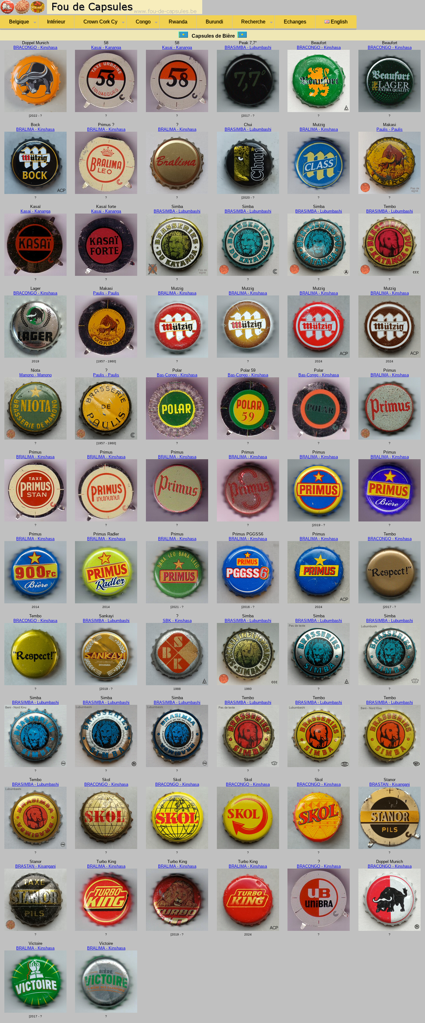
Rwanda (178, 21)
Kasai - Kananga (106, 47)
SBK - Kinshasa (177, 620)
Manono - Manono (35, 375)
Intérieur (56, 21)
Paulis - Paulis (389, 129)
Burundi (214, 21)
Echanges (295, 21)
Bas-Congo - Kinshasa (177, 375)
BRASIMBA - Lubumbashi (248, 47)
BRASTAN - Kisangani (389, 784)
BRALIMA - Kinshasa (35, 129)
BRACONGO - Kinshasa (35, 47)
